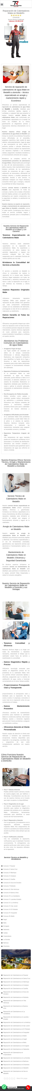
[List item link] (16, 975)
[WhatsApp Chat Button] (4, 1086)
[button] (2, 4)
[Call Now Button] (28, 1087)
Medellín (7, 109)
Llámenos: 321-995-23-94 (16, 21)
